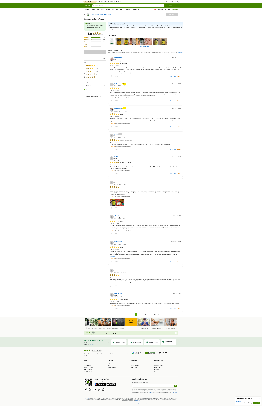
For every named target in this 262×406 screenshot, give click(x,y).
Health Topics (136, 9)
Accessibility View (135, 365)
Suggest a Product (158, 365)
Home (113, 9)
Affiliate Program (88, 369)
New (169, 9)
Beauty (102, 9)
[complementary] (128, 403)
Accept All (256, 402)
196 (155, 314)
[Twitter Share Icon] (90, 389)
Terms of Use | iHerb (137, 403)
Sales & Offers (134, 367)
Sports (93, 9)
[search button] (162, 5)
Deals (155, 9)
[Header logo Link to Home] (87, 6)
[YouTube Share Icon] (95, 389)
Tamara (116, 134)
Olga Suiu (116, 215)
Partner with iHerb (112, 367)
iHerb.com (87, 398)
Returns (156, 371)
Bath (98, 9)
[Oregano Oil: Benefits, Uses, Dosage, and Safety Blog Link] (143, 323)
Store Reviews (87, 365)
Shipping (156, 369)
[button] (177, 2)
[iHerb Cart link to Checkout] (176, 6)
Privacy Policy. (150, 392)
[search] (104, 59)
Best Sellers (160, 9)
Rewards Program (88, 367)
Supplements (87, 9)
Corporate (110, 363)
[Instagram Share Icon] (103, 389)
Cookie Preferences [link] (128, 403)
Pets (121, 9)
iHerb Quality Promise (89, 371)
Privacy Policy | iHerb (119, 403)
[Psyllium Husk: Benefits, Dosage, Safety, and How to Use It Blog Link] (157, 323)
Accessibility (144, 403)
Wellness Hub (175, 9)
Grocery (108, 9)
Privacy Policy (174, 392)
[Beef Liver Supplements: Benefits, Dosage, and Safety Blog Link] (118, 323)
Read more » (137, 400)
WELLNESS (131, 322)
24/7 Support (157, 363)
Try (165, 9)
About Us (86, 363)
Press (109, 365)
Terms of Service (136, 393)
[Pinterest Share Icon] (99, 389)
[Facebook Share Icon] (86, 389)
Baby (117, 9)
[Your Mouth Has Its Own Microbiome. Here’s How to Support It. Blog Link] (170, 323)
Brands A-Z (128, 9)
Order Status (157, 367)
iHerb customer (118, 57)
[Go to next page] (158, 314)
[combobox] (95, 85)
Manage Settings (248, 403)
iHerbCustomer (118, 108)
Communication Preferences (161, 374)
